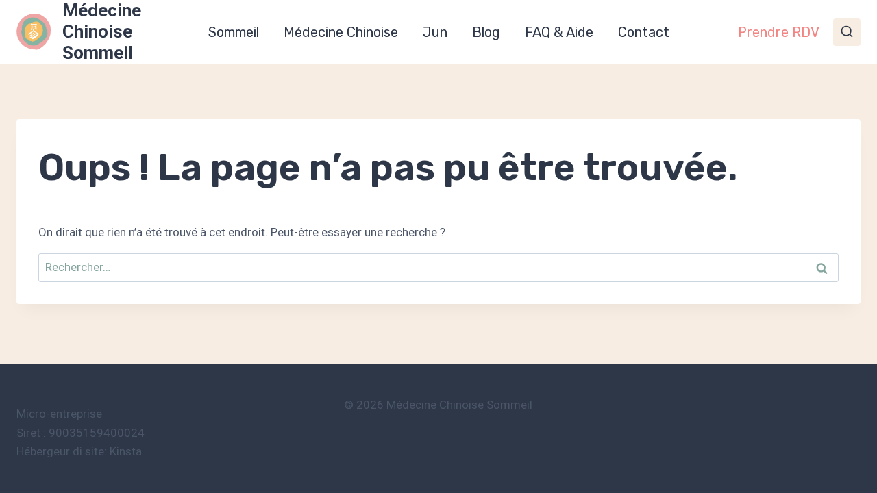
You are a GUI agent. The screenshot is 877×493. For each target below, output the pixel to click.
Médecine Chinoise (341, 32)
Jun (435, 32)
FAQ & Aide (559, 32)
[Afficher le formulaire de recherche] (847, 32)
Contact (643, 32)
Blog (486, 32)
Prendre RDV (778, 32)
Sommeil (233, 32)
